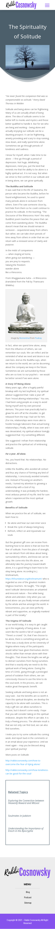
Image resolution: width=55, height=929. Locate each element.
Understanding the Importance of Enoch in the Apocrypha (25, 830)
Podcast (27, 897)
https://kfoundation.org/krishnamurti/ (24, 578)
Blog (28, 892)
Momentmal (24, 338)
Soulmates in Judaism (19, 815)
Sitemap (27, 903)
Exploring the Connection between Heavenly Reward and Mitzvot (26, 802)
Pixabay (38, 338)
